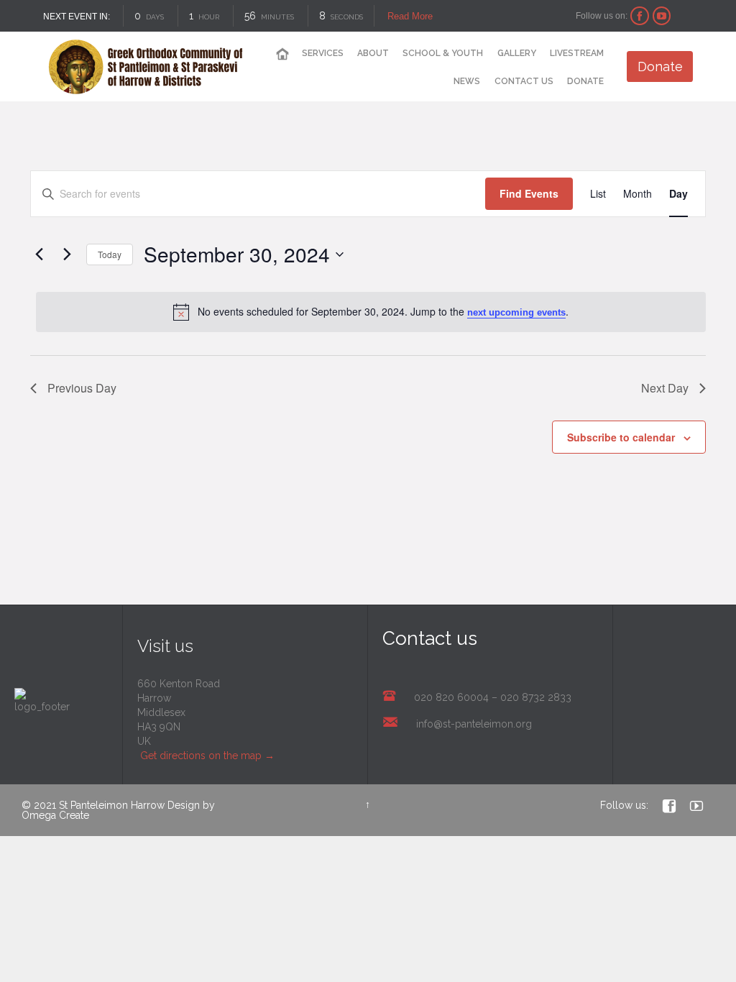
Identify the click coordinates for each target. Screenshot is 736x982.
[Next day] (66, 254)
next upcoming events (516, 312)
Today (109, 254)
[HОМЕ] (282, 54)
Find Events (529, 193)
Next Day (665, 388)
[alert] (371, 312)
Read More (410, 16)
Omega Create (55, 815)
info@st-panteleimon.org (474, 724)
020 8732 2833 (535, 697)
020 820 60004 (451, 697)
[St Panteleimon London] (145, 67)
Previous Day (81, 388)
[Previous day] (38, 254)
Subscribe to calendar (621, 437)
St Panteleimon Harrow (112, 805)
